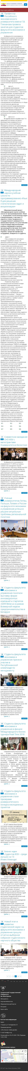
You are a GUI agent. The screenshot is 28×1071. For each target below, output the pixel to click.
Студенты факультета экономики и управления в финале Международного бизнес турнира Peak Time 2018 (13, 729)
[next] (25, 454)
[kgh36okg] (14, 868)
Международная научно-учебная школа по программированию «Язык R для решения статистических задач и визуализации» (14, 198)
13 (18, 976)
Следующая (21, 976)
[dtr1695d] (14, 454)
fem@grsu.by (8, 1032)
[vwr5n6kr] (14, 679)
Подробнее (24, 185)
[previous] (2, 454)
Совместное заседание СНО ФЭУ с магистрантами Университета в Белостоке (14, 440)
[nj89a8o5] (14, 621)
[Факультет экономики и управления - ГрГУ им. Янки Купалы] (12, 4)
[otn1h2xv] (14, 816)
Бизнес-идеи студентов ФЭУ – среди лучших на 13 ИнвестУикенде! (14, 855)
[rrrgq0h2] (14, 529)
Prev (7, 976)
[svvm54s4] (14, 743)
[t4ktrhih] (14, 949)
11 (13, 976)
